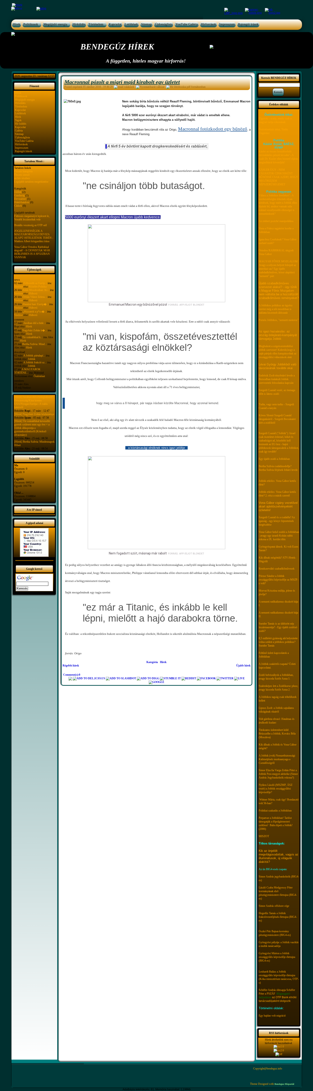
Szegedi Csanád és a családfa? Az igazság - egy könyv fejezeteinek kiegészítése (277, 521)
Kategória (152, 662)
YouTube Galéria (187, 24)
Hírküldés (79, 24)
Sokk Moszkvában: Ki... (36, 290)
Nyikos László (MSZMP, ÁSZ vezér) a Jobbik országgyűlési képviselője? (275, 788)
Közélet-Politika (38, 286)
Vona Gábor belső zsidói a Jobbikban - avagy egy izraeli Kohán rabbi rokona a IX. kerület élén (279, 535)
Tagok (18, 120)
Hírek (16, 24)
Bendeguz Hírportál (284, 1084)
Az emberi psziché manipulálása (276, 221)
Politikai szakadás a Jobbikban (275, 810)
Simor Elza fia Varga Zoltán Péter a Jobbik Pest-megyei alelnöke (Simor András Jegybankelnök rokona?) (278, 774)
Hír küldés (20, 123)
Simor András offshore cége (274, 905)
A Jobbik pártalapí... (34, 355)
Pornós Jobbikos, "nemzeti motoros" (279, 320)
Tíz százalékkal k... (32, 337)
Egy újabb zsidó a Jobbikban (274, 459)
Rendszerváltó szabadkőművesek (276, 568)
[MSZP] (16, 4)
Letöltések (131, 24)
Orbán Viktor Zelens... (35, 297)
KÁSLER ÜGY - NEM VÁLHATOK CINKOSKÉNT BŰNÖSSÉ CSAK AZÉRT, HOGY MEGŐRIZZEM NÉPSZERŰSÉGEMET (278, 177)
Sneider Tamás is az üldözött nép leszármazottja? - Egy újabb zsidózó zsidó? (278, 627)
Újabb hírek (243, 665)
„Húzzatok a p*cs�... (35, 311)
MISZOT (264, 836)
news (17, 279)
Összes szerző (22, 174)
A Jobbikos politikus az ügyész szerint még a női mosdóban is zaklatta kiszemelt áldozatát (275, 309)
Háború (33, 293)
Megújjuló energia (55, 24)
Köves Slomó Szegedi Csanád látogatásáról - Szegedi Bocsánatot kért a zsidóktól (277, 419)
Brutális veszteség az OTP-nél (30, 225)
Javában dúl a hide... (35, 323)
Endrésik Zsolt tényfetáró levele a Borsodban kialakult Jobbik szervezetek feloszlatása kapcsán (277, 379)
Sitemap (146, 24)
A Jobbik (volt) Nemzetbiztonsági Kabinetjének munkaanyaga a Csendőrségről (277, 759)
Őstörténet (39, 376)
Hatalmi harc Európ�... (36, 304)
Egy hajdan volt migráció (272, 1015)
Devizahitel (20, 198)
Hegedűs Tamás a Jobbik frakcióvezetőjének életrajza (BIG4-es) (278, 917)
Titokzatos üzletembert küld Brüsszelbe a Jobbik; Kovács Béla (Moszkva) (277, 733)
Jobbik (18, 192)
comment (19, 319)
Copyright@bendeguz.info (267, 1068)
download (19, 352)
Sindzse (18, 286)
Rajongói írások (248, 24)
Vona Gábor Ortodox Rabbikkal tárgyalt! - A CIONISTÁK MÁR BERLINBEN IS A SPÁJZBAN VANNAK (32, 252)
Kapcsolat (115, 24)
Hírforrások (208, 24)
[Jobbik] (255, 11)
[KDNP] (41, 8)
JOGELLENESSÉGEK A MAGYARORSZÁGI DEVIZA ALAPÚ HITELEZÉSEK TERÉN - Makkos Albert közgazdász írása (33, 236)
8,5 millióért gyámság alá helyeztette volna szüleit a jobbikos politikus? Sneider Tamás (278, 642)
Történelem (95, 24)
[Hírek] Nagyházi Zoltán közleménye (34, 414)
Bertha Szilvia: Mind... (34, 344)
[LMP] (234, 11)
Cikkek (18, 205)
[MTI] (273, 11)
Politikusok (30, 24)
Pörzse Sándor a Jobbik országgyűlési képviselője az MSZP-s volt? (278, 579)
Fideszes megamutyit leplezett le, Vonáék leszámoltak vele (31, 217)
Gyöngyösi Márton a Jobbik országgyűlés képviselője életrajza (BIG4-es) (277, 957)
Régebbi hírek (71, 665)
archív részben (22, 178)
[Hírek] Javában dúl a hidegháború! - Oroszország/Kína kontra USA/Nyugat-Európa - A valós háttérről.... (34, 402)
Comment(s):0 (71, 674)
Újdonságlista (163, 24)
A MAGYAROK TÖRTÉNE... (27, 371)
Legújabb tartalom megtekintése (31, 181)
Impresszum (227, 24)
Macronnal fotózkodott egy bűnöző (212, 129)
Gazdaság (19, 195)
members (19, 380)
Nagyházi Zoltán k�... (34, 330)
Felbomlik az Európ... (35, 283)
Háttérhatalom (21, 202)
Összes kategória (23, 171)
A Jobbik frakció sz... (35, 362)
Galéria (19, 130)
